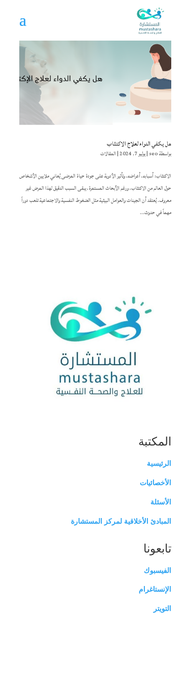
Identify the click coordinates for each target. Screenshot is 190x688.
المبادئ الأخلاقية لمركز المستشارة (121, 521)
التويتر (162, 608)
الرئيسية (159, 463)
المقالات (108, 154)
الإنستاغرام (155, 589)
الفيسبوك (157, 570)
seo (153, 154)
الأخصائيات (155, 482)
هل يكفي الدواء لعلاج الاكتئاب (139, 144)
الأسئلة (160, 502)
